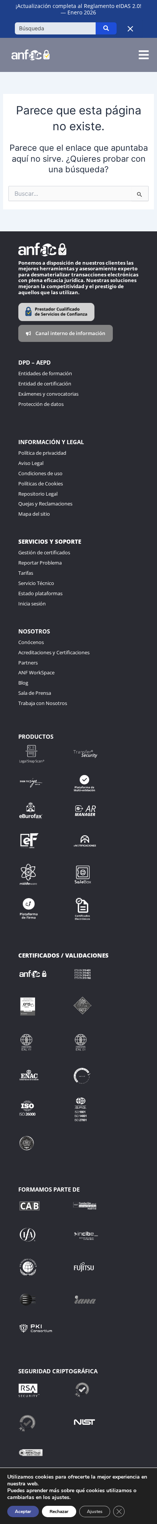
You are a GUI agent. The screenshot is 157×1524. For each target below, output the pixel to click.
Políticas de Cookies (40, 483)
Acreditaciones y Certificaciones (54, 652)
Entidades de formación (45, 373)
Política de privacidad (42, 452)
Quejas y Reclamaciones (45, 503)
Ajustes (95, 1511)
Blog (23, 682)
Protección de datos (41, 404)
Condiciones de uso (40, 473)
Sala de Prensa (34, 692)
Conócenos (31, 642)
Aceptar (23, 1511)
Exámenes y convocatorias (48, 393)
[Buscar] (106, 28)
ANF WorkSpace (36, 672)
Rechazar (59, 1511)
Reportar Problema (40, 562)
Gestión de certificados (44, 552)
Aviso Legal (30, 463)
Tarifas (25, 572)
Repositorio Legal (38, 493)
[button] (143, 55)
